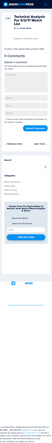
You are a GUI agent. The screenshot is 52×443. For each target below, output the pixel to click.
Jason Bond (25, 28)
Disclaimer (18, 423)
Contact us (46, 423)
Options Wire (9, 186)
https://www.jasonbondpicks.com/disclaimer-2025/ (26, 305)
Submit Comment (35, 128)
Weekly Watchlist (11, 194)
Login (20, 420)
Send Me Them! (26, 237)
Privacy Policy (32, 423)
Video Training (10, 190)
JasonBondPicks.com (32, 433)
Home (12, 420)
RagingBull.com (27, 430)
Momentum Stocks (30, 38)
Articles (29, 420)
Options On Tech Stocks (22, 223)
